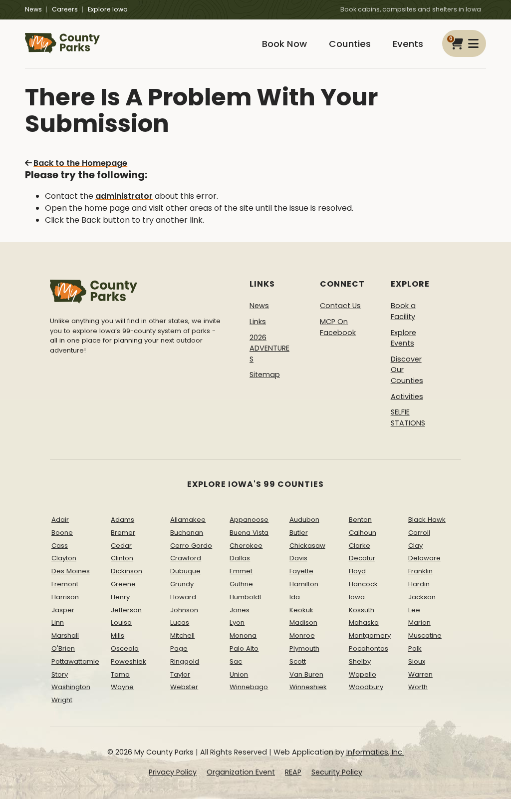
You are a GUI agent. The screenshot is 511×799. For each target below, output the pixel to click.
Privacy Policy (173, 772)
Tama (120, 674)
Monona (243, 635)
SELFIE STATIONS (408, 417)
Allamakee (188, 519)
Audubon (304, 519)
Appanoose (249, 519)
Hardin (419, 584)
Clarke (359, 545)
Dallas (240, 558)
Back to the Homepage (80, 163)
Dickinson (126, 571)
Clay (415, 545)
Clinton (122, 558)
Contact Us (340, 306)
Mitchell (182, 635)
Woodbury (366, 687)
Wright (61, 700)
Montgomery (370, 635)
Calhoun (362, 532)
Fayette (301, 571)
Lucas (179, 622)
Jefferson (126, 610)
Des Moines (70, 571)
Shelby (360, 661)
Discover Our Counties (407, 370)
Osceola (125, 648)
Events (408, 43)
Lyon (237, 622)
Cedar (121, 545)
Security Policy (336, 772)
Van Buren (306, 674)
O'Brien (63, 648)
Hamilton (303, 584)
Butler (298, 532)
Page (179, 648)
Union (239, 674)
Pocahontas (368, 648)
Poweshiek (128, 661)
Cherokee (246, 545)
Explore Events (403, 338)
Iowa (357, 597)
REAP (293, 772)
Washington (70, 687)
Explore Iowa (108, 9)
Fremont (64, 584)
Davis (298, 558)
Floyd (357, 571)
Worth (418, 687)
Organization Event (241, 772)
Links (258, 322)
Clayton (63, 558)
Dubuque (185, 571)
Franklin (420, 571)
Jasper (62, 610)
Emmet (241, 571)
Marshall (65, 635)
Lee (414, 610)
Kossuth (361, 610)
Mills (117, 635)
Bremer (123, 532)
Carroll (419, 532)
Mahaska (364, 622)
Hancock (363, 584)
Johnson (184, 610)
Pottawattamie (75, 661)
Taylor (180, 674)
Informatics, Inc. (375, 752)
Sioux (416, 661)
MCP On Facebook (338, 327)
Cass (59, 545)
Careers (65, 9)
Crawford (185, 558)
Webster (184, 687)
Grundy (182, 584)
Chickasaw (307, 545)
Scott (297, 661)
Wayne (122, 687)
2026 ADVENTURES (269, 348)
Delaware (424, 558)
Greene (123, 584)
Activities (407, 396)
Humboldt (245, 597)
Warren (420, 674)
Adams (122, 519)
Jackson (422, 597)
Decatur (362, 558)
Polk (415, 648)
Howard (183, 597)
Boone (62, 532)
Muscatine (425, 635)
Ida (294, 597)
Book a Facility (403, 311)
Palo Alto (244, 648)
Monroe (302, 635)
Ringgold (184, 661)
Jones (240, 610)
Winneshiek (308, 687)
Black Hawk (427, 519)
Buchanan (186, 532)
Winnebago (249, 687)
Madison (303, 622)
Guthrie (241, 584)
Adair (60, 519)
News (33, 9)
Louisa (121, 622)
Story (59, 674)
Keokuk (301, 610)
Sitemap (265, 375)
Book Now (284, 43)
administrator (124, 196)
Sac (236, 661)
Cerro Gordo (191, 545)
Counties (350, 43)
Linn (57, 622)
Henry (120, 597)
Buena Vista (249, 532)
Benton (360, 519)
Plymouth (304, 648)
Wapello (362, 674)
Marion (419, 622)
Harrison (65, 597)
